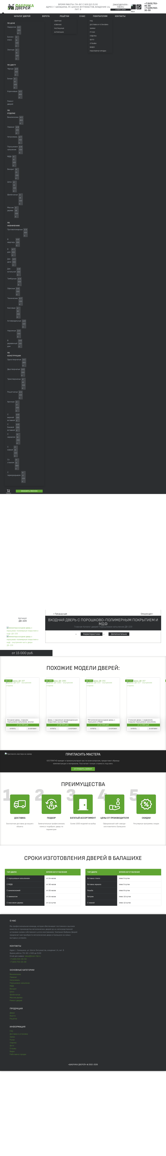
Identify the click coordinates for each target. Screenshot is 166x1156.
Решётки (64, 16)
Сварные (57, 21)
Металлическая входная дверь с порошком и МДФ (101, 721)
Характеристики (91, 634)
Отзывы (93, 43)
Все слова (39, 511)
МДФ (12, 986)
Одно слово (26, 511)
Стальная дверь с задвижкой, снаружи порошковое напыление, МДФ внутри (142, 721)
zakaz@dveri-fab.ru (120, 5)
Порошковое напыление (20, 983)
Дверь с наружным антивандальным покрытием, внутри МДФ (63, 721)
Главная (7, 531)
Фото (92, 40)
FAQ (91, 21)
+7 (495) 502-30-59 (151, 9)
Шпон (12, 992)
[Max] (133, 6)
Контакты (120, 16)
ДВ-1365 (49, 681)
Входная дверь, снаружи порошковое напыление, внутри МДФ (20, 721)
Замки (92, 28)
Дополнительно (119, 634)
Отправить (57, 1096)
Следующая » (147, 614)
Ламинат (13, 977)
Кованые (57, 25)
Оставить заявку (120, 9)
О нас (82, 16)
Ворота (46, 16)
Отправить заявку (83, 769)
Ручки (92, 32)
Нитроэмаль (15, 980)
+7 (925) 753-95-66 (151, 4)
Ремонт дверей (16, 1000)
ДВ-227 (8, 681)
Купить (13, 729)
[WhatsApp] (138, 6)
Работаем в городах (98, 51)
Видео (92, 47)
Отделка (93, 36)
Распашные (59, 28)
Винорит (13, 989)
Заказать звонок (29, 491)
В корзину (32, 729)
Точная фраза (12, 511)
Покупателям (100, 16)
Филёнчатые (15, 995)
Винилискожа (15, 974)
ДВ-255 (89, 681)
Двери (12, 1013)
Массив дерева (16, 997)
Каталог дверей (22, 16)
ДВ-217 (129, 681)
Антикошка (59, 32)
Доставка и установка (99, 25)
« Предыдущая (60, 614)
